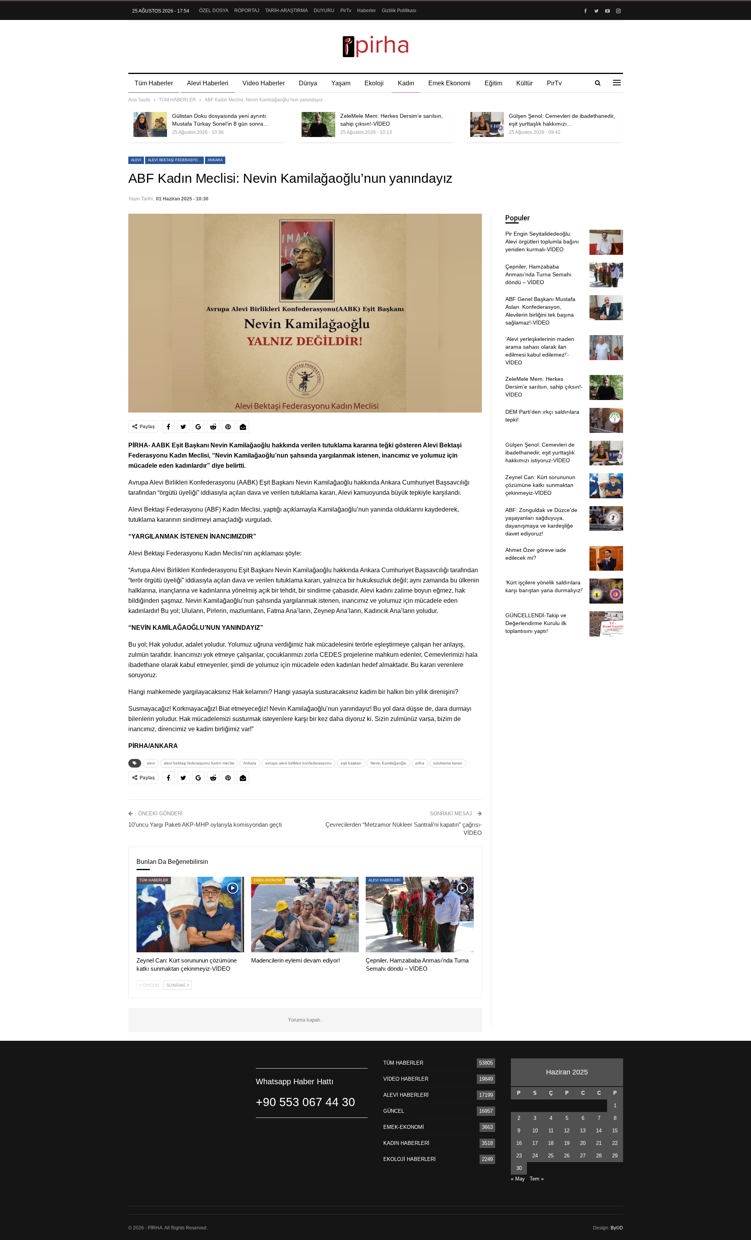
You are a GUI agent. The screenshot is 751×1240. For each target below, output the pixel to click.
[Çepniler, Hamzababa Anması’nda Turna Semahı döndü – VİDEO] (419, 914)
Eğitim (493, 83)
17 (535, 1143)
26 (567, 1156)
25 (550, 1156)
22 (615, 1143)
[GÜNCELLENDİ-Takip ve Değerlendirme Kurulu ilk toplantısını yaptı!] (606, 623)
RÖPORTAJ (246, 10)
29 (615, 1156)
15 (615, 1131)
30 (519, 1168)
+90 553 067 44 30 (305, 1102)
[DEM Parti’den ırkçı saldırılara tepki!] (606, 420)
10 (535, 1131)
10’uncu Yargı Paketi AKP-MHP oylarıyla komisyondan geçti (205, 824)
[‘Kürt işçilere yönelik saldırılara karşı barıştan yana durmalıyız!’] (606, 591)
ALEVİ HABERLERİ (384, 880)
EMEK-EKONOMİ (268, 880)
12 (567, 1131)
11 (550, 1131)
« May (518, 1179)
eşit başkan (351, 763)
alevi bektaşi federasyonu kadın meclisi (176, 160)
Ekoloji (374, 83)
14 (599, 1131)
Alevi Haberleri (207, 83)
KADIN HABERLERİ (406, 1143)
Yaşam (340, 83)
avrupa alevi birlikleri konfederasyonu (298, 763)
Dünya (308, 83)
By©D (617, 1228)
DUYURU (324, 10)
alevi (136, 160)
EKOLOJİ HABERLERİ (409, 1159)
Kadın (406, 83)
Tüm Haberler (154, 83)
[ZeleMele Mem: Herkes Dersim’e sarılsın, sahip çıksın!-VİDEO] (318, 124)
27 (583, 1156)
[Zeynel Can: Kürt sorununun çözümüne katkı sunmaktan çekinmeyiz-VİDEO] (190, 914)
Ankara (215, 160)
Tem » (537, 1179)
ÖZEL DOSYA (213, 10)
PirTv (345, 10)
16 (519, 1143)
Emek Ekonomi (449, 83)
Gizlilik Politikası (399, 10)
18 (550, 1143)
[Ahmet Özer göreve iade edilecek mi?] (606, 558)
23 (519, 1156)
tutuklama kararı (447, 763)
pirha (419, 763)
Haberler (366, 10)
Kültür (524, 83)
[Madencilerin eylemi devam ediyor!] (305, 914)
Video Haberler (264, 83)
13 (583, 1131)
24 (535, 1156)
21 (599, 1143)
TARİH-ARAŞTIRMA (286, 10)
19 (567, 1143)
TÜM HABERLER (153, 880)
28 (599, 1156)
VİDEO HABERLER (405, 1079)
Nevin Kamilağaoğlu (388, 763)
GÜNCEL (393, 1111)
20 (583, 1143)
